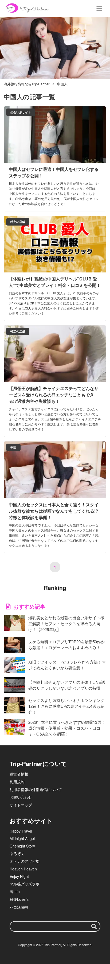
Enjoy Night (19, 876)
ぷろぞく (17, 853)
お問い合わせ (21, 797)
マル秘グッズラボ (25, 883)
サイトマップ (21, 805)
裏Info (15, 891)
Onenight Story (22, 846)
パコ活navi (19, 907)
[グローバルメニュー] (99, 8)
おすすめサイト (31, 820)
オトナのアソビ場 (25, 861)
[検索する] (94, 926)
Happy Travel (21, 831)
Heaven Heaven (23, 868)
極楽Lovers (19, 899)
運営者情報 (19, 774)
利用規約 (17, 781)
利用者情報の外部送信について (36, 789)
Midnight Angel (22, 838)
